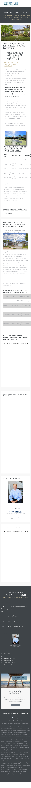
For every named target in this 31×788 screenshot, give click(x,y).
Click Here (15, 705)
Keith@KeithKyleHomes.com (15, 518)
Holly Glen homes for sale (15, 210)
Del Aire (13, 206)
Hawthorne (6, 208)
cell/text (19, 517)
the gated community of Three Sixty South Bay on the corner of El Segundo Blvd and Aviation (15, 107)
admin (10, 213)
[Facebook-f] (10, 720)
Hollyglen (24, 210)
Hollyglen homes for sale (20, 212)
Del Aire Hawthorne (20, 206)
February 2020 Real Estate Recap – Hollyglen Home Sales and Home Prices (14, 224)
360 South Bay (7, 206)
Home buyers (6, 383)
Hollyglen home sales (8, 212)
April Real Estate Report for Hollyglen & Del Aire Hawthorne (14, 46)
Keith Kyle (15, 647)
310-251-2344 (13, 517)
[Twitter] (13, 720)
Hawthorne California (14, 208)
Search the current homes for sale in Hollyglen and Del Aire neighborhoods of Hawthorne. (15, 125)
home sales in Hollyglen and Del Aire (12, 232)
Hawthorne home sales (15, 209)
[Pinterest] (21, 720)
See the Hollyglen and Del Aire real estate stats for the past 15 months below (15, 274)
